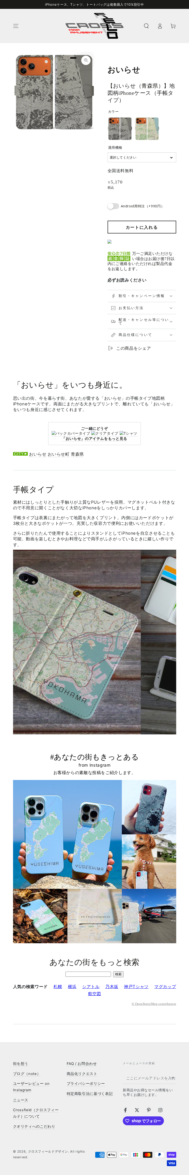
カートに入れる (142, 227)
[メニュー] (16, 26)
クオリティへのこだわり (34, 1126)
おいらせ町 (58, 454)
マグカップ (165, 986)
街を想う (21, 1063)
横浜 (72, 986)
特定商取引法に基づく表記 (90, 1094)
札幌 (57, 986)
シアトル (91, 986)
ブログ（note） (27, 1074)
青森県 (77, 454)
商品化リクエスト (82, 1074)
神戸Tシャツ (136, 986)
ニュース (21, 1100)
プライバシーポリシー (86, 1083)
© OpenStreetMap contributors (154, 1004)
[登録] (173, 1078)
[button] (146, 26)
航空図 (94, 993)
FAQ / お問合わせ (82, 1063)
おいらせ (38, 454)
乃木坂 (111, 986)
